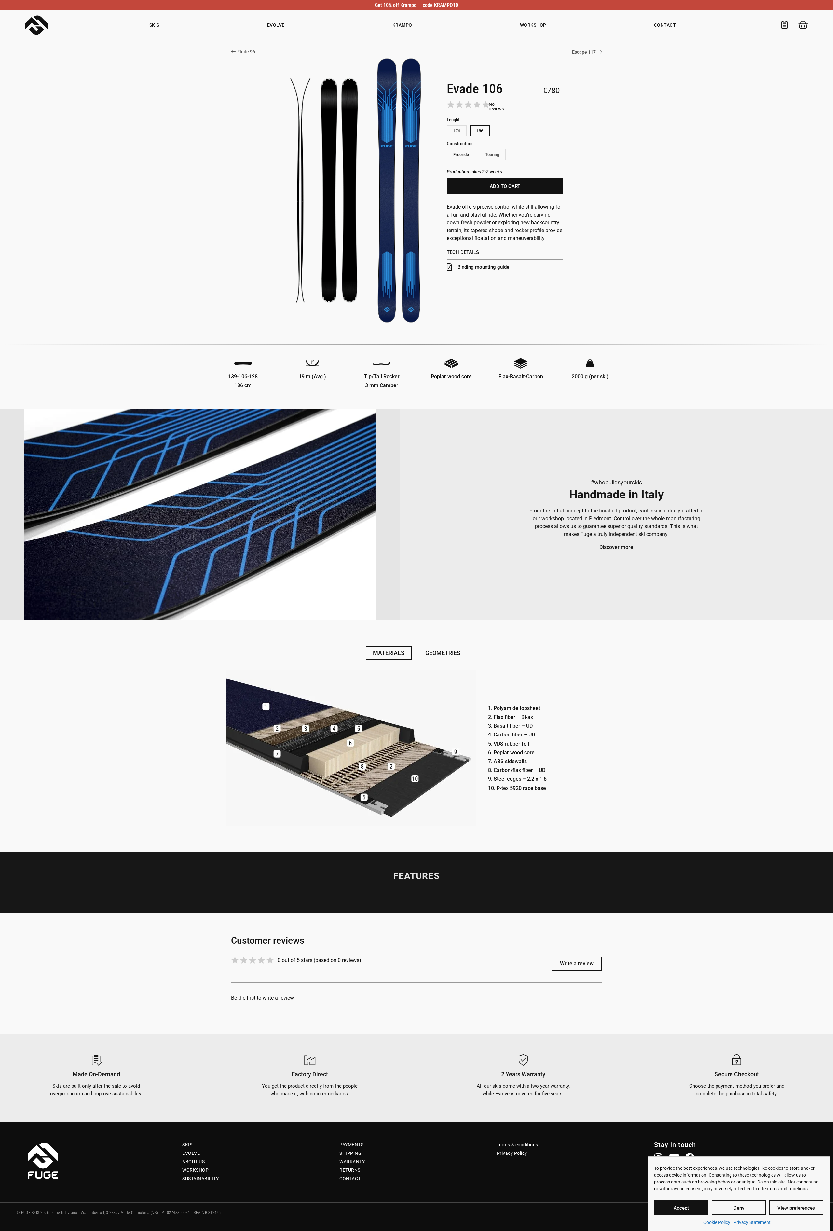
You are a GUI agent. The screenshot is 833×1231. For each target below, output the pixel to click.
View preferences (796, 1208)
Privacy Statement (752, 1222)
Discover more (616, 547)
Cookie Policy (716, 1222)
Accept (681, 1208)
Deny (738, 1208)
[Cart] (803, 25)
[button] (480, 130)
